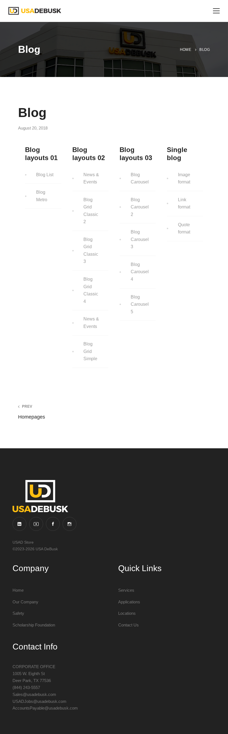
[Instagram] (69, 524)
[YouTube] (36, 524)
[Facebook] (53, 524)
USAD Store (23, 542)
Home (185, 50)
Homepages (31, 412)
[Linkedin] (19, 524)
